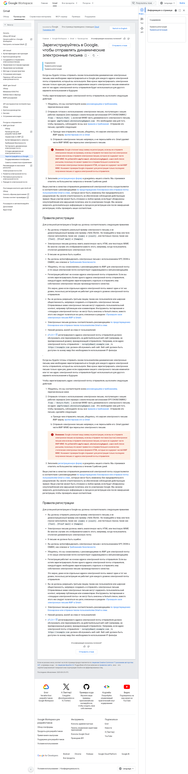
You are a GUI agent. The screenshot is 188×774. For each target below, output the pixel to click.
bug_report (175, 10)
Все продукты (68, 3)
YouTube (108, 736)
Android (66, 754)
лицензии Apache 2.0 (66, 665)
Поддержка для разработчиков (50, 739)
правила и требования (98, 124)
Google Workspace (59, 39)
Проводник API (77, 738)
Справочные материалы (40, 16)
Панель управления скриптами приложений (84, 729)
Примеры (76, 16)
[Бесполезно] (128, 39)
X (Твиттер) (109, 732)
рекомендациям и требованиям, (101, 104)
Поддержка (90, 16)
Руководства (19, 16)
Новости (108, 728)
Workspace (25, 3)
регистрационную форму (70, 178)
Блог (107, 724)
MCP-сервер (61, 16)
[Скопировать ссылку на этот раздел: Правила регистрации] (76, 218)
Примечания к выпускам (47, 735)
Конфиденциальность (69, 769)
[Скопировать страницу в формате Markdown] (93, 55)
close (183, 10)
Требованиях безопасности (82, 262)
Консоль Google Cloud (80, 734)
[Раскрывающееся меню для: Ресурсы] (93, 3)
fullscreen (179, 10)
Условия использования (47, 744)
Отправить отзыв (119, 45)
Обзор (6, 16)
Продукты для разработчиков (50, 731)
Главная (44, 3)
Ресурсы (86, 3)
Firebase (89, 754)
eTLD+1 (51, 335)
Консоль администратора (82, 724)
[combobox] (143, 3)
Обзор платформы (45, 727)
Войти (182, 3)
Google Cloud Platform (107, 754)
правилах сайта (105, 665)
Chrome (78, 754)
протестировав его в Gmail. (77, 135)
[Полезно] (124, 39)
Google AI (125, 754)
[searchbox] (17, 25)
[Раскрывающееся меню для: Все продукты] (77, 3)
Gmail (54, 3)
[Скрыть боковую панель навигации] (30, 769)
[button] (16, 53)
